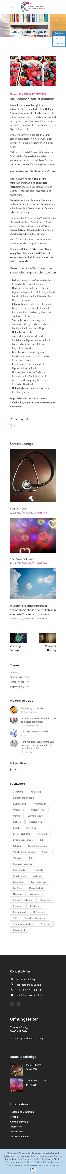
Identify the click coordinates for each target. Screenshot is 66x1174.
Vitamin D (45, 924)
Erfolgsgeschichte (21, 834)
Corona (16, 816)
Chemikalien (40, 804)
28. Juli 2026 (15, 513)
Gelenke (45, 852)
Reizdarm (34, 906)
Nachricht (59, 43)
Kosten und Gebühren (22, 1111)
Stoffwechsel (39, 912)
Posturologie (45, 900)
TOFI (15, 918)
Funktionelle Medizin (37, 846)
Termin (59, 38)
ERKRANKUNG (17, 677)
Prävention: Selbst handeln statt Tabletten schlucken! (38, 720)
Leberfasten (18, 882)
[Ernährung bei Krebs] (14, 710)
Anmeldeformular (19, 1121)
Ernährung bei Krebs (32, 708)
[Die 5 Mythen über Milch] (14, 733)
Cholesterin (18, 810)
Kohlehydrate (19, 876)
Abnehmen (18, 792)
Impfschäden (19, 870)
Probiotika (17, 906)
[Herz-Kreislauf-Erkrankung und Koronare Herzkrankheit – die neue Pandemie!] (14, 743)
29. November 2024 (30, 725)
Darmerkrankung (36, 816)
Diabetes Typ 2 (35, 822)
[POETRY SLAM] (33, 475)
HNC (31, 858)
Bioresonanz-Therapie (23, 798)
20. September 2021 (30, 712)
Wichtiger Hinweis (19, 1136)
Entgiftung (31, 828)
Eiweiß (16, 828)
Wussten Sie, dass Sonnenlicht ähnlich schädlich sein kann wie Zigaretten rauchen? (33, 610)
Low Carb (17, 888)
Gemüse (17, 858)
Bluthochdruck (20, 804)
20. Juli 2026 (15, 563)
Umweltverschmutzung (35, 918)
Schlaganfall (19, 912)
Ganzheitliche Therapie (24, 852)
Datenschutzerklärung (48, 1165)
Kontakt (14, 1116)
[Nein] (62, 1161)
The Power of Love (22, 559)
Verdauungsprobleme (23, 924)
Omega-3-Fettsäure (22, 900)
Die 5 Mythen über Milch (34, 731)
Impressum (16, 1126)
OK (33, 1169)
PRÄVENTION (41, 94)
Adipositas (36, 792)
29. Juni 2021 (15, 94)
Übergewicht (19, 930)
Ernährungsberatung (23, 840)
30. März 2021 (27, 735)
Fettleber (17, 846)
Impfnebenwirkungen (23, 864)
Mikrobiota (34, 894)
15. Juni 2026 (16, 618)
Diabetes (17, 822)
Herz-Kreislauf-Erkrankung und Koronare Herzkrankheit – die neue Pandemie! (37, 745)
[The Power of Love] (33, 535)
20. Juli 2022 (26, 752)
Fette (42, 840)
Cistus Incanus (38, 810)
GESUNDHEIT (29, 94)
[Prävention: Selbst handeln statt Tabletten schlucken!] (14, 720)
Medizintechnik (36, 888)
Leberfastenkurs (38, 882)
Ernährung (42, 834)
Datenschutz (17, 1131)
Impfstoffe (38, 870)
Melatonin (17, 894)
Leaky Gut (37, 876)
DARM (13, 672)
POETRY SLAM (18, 508)
